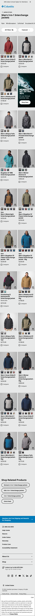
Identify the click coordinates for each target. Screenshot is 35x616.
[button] (12, 568)
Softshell (21, 23)
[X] (23, 576)
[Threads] (12, 576)
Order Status (6, 537)
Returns (4, 534)
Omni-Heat (7, 501)
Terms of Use (5, 594)
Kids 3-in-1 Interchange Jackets (14, 490)
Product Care (6, 544)
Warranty (5, 541)
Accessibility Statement (9, 548)
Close (32, 597)
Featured (25, 30)
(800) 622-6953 (9, 527)
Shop (4, 562)
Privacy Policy (22, 594)
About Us (5, 556)
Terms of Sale (14, 594)
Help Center (6, 530)
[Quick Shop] (15, 52)
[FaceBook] (16, 576)
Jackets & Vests (8, 12)
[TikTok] (31, 576)
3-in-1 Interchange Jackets (12, 496)
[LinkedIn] (27, 576)
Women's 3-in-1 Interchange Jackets (15, 485)
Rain (3, 23)
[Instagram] (8, 576)
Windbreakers (11, 23)
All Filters (8, 30)
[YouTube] (20, 576)
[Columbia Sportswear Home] (7, 6)
